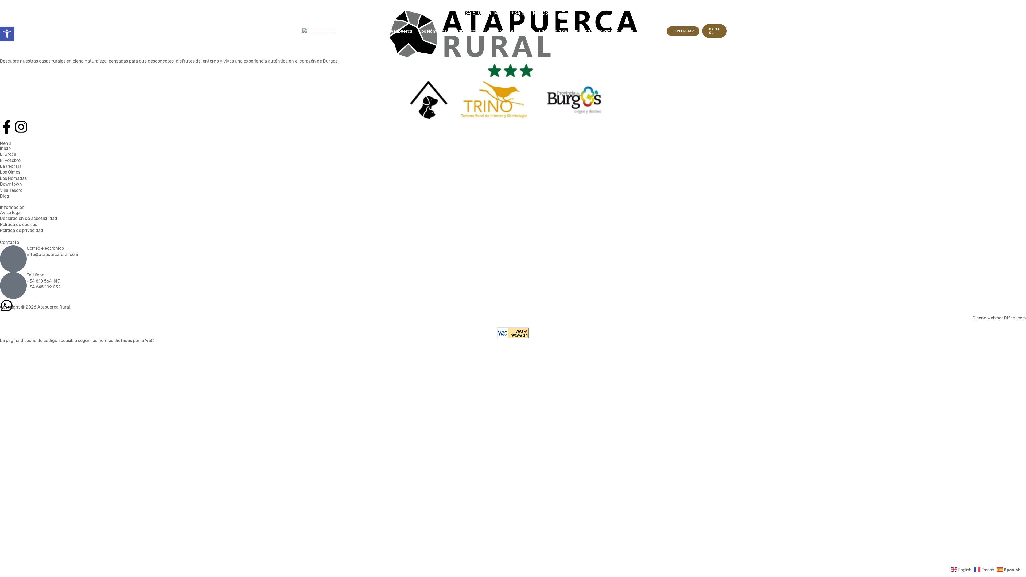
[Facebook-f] (6, 127)
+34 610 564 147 (43, 281)
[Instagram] (21, 127)
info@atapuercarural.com (52, 254)
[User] (563, 12)
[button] (7, 34)
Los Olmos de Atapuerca (387, 31)
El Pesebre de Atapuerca (507, 31)
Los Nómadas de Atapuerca (447, 31)
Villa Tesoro (652, 31)
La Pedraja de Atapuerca (564, 31)
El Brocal (346, 31)
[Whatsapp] (6, 305)
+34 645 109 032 (44, 287)
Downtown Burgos (615, 31)
